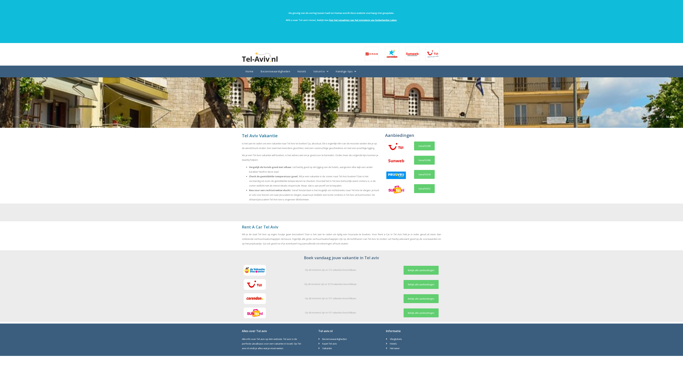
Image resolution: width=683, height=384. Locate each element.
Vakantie (319, 71)
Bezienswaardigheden (275, 71)
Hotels (301, 71)
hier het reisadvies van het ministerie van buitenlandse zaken (363, 20)
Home (249, 71)
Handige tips (344, 71)
